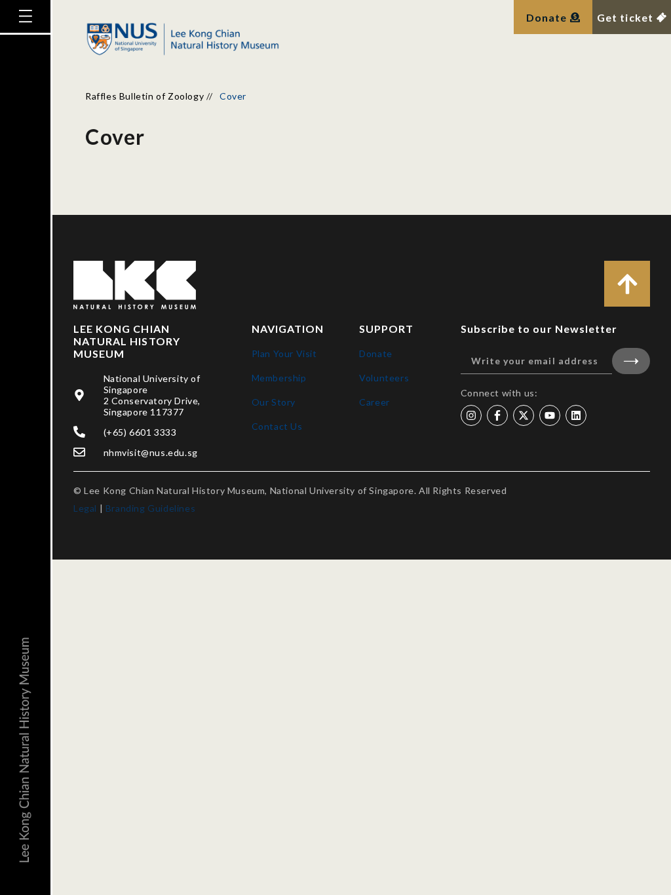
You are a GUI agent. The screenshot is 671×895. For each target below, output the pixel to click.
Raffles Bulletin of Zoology (144, 96)
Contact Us (277, 426)
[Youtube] (549, 415)
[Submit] (631, 361)
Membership (279, 377)
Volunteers (384, 377)
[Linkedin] (576, 415)
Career (374, 402)
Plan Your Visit (284, 353)
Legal (85, 508)
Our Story (274, 402)
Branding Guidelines (150, 508)
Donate (376, 353)
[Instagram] (471, 415)
